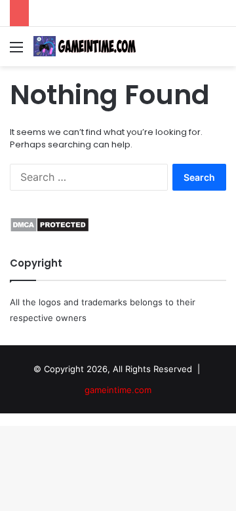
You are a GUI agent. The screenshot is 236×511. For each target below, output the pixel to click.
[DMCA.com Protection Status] (49, 229)
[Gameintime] (85, 46)
